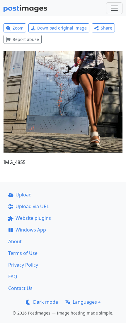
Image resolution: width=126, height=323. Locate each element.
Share (106, 28)
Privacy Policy (23, 265)
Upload (24, 194)
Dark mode (45, 302)
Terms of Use (23, 253)
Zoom (18, 28)
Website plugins (33, 218)
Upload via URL (32, 206)
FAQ (12, 276)
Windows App (31, 230)
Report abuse (26, 39)
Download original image (62, 28)
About (15, 241)
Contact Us (20, 288)
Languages (85, 302)
